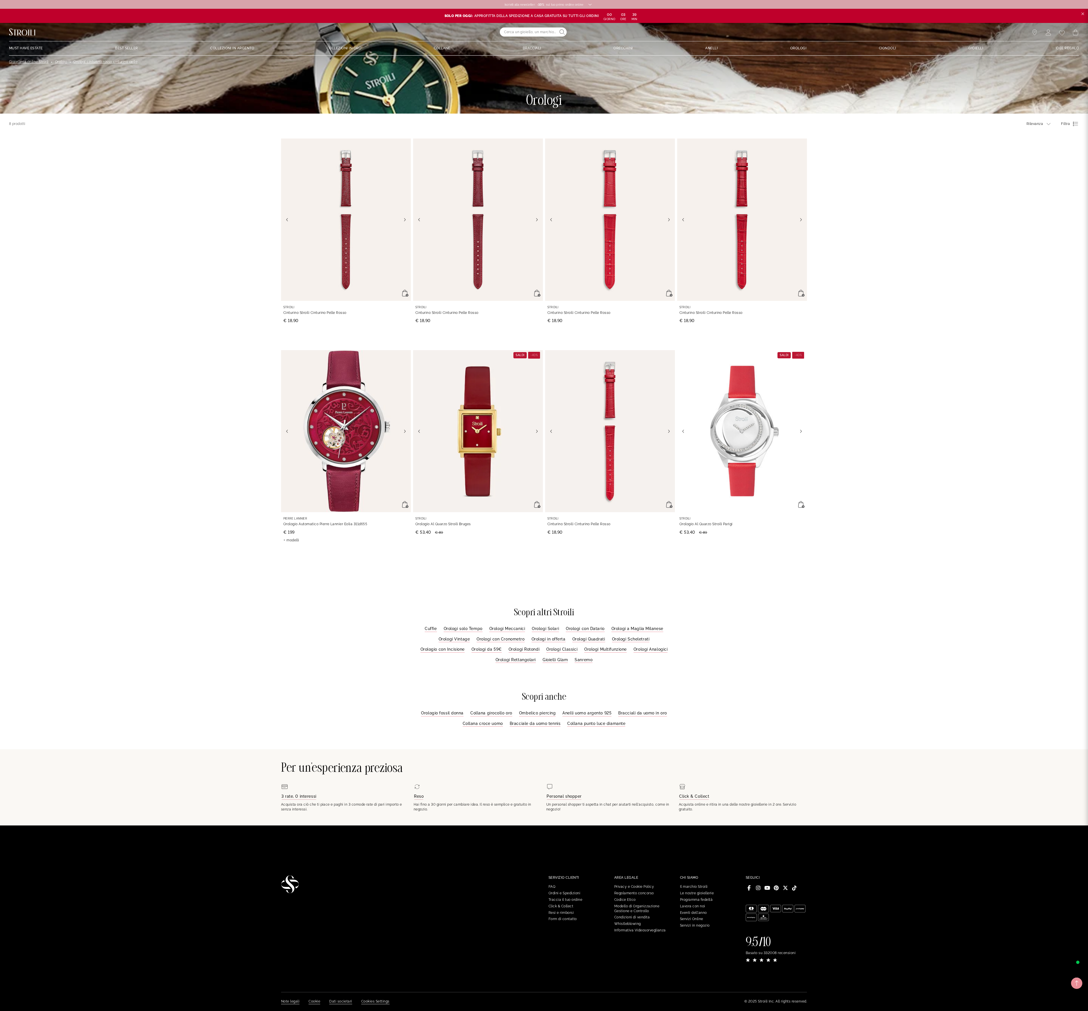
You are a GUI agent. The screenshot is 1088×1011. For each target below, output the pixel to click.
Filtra (1065, 124)
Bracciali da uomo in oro (642, 713)
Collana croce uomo (483, 723)
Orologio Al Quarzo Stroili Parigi (706, 524)
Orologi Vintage (454, 639)
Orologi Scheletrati (631, 639)
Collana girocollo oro (491, 713)
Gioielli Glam (555, 659)
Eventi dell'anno (693, 913)
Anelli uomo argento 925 (586, 713)
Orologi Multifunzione (605, 649)
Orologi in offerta (549, 639)
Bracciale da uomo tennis (535, 723)
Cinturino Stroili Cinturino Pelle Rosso (315, 313)
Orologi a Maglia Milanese (637, 628)
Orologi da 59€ (486, 649)
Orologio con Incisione (442, 649)
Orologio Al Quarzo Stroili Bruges (443, 524)
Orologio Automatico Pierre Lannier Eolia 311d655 (325, 524)
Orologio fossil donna (442, 713)
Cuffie (431, 628)
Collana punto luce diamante (596, 723)
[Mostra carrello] (1075, 32)
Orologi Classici (561, 649)
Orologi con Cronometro (500, 639)
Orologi (61, 62)
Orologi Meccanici (507, 628)
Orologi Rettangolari (516, 659)
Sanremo (583, 659)
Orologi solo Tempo (463, 628)
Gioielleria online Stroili (28, 62)
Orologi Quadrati (588, 639)
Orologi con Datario (585, 628)
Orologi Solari (545, 628)
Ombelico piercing (537, 713)
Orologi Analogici (651, 649)
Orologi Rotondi (524, 649)
